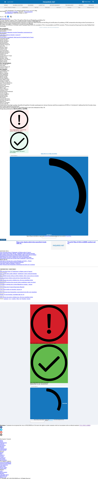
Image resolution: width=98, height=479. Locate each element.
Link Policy (3, 466)
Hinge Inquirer (3, 472)
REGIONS (47, 7)
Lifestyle (2, 444)
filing (17, 298)
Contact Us (2, 457)
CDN (79, 7)
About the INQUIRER (5, 463)
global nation (18, 5)
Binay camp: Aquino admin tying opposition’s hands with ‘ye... (31, 242)
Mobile (1, 452)
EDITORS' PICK (4, 269)
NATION (59, 7)
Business (2, 446)
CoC (10, 298)
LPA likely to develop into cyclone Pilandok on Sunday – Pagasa (15, 261)
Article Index (3, 468)
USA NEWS (3, 450)
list (20, 298)
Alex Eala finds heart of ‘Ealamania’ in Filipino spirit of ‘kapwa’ (15, 252)
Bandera (2, 473)
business (30, 5)
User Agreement (4, 464)
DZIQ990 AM (3, 476)
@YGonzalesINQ (28, 11)
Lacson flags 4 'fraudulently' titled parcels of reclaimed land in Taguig (17, 37)
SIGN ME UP (49, 234)
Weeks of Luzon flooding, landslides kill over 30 (12, 294)
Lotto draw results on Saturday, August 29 (10, 34)
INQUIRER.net (9, 13)
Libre (1, 471)
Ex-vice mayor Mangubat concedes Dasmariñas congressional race (16, 32)
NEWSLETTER (90, 7)
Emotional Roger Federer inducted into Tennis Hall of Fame (14, 256)
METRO (36, 7)
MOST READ (12, 269)
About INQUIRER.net (5, 462)
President (24, 298)
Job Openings (3, 460)
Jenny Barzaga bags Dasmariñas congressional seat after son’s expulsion (17, 264)
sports (81, 5)
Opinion (2, 447)
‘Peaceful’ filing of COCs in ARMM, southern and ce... (81, 242)
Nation (2, 11)
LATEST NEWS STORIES (9, 7)
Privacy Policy (68, 236)
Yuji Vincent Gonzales (12, 11)
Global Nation (3, 449)
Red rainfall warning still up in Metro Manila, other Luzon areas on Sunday (18, 254)
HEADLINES (25, 7)
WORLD (69, 7)
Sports (1, 441)
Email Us (2, 455)
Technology (3, 445)
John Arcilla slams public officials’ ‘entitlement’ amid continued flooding (17, 253)
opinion (91, 5)
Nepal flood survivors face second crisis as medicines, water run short (17, 258)
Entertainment (3, 442)
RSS (1, 453)
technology (69, 5)
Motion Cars (3, 477)
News (6, 5)
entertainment (55, 5)
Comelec (14, 298)
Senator (28, 298)
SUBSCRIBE (64, 403)
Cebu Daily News (4, 474)
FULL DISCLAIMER (84, 425)
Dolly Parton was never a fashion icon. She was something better (15, 257)
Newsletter (2, 458)
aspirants (6, 298)
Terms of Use (47, 236)
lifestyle (42, 5)
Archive (2, 456)
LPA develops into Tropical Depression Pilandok (12, 262)
